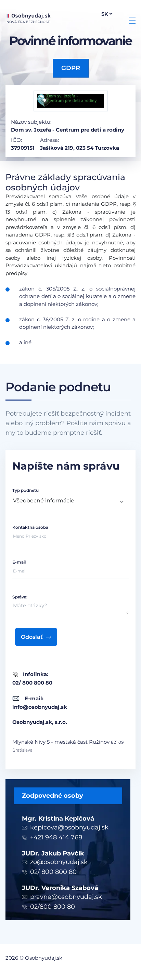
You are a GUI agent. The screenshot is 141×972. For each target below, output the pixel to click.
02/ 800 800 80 (53, 872)
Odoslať (32, 637)
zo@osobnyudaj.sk (59, 862)
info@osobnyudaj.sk (39, 707)
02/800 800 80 (52, 906)
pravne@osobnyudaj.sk (66, 897)
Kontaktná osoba (30, 527)
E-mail (19, 562)
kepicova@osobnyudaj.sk (69, 827)
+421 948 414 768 (56, 837)
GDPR (70, 68)
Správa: (19, 596)
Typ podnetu (25, 490)
